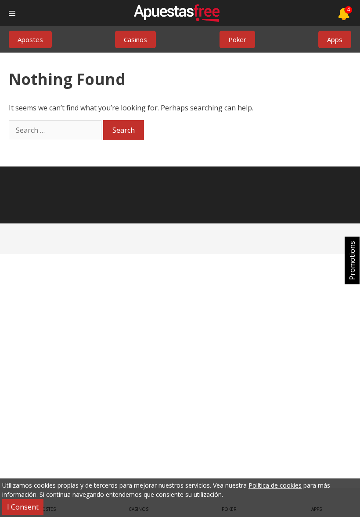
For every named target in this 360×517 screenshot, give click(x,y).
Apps (334, 39)
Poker (237, 39)
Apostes (30, 39)
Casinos (135, 39)
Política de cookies (275, 485)
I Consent (23, 507)
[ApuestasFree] (176, 13)
